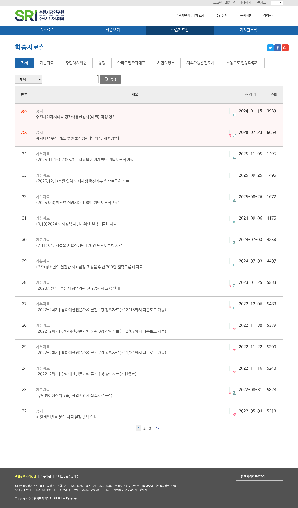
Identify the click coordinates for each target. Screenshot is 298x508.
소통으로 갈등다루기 (242, 63)
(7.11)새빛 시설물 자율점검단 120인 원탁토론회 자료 (79, 246)
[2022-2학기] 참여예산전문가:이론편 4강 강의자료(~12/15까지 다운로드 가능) (101, 310)
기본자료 (47, 63)
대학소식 (48, 30)
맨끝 (157, 428)
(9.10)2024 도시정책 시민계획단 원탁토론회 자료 (76, 224)
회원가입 (230, 3)
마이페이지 (247, 3)
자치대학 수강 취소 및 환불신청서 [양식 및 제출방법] (77, 138)
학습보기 (113, 30)
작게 (277, 3)
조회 (273, 95)
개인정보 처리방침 (25, 476)
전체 (24, 63)
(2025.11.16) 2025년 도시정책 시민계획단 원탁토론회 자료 (85, 160)
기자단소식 (248, 30)
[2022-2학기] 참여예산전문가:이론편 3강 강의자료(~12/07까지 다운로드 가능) (101, 331)
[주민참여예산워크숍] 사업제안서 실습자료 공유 (74, 396)
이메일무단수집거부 (67, 476)
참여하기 (268, 15)
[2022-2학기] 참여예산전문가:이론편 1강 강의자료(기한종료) (86, 374)
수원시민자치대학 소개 (190, 15)
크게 (273, 3)
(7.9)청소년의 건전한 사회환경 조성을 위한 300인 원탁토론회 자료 (89, 267)
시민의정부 (166, 63)
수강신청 (221, 15)
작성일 (250, 95)
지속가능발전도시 (200, 63)
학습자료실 (180, 30)
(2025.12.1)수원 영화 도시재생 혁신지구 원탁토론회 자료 (82, 181)
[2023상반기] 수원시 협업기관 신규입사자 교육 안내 (78, 288)
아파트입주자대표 (131, 63)
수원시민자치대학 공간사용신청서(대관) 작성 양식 (76, 117)
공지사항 (246, 15)
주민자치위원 (76, 63)
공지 (39, 111)
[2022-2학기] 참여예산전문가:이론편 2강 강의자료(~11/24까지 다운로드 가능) (101, 353)
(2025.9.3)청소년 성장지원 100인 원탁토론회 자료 (77, 203)
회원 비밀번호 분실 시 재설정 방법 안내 (66, 417)
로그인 (217, 3)
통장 (101, 63)
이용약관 (46, 476)
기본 (281, 3)
